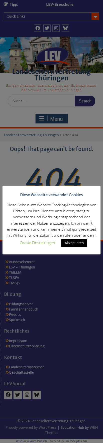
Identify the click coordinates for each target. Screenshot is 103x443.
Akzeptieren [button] (74, 242)
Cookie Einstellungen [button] (37, 242)
